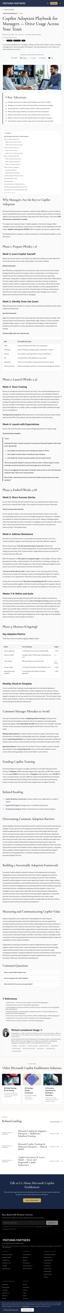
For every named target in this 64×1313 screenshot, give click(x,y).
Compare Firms (5, 1293)
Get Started (53, 3)
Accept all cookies (27, 1310)
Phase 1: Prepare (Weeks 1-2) (11, 139)
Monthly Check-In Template (12, 173)
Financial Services (27, 1254)
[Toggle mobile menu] (60, 3)
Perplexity (43, 58)
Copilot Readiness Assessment (16, 799)
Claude (34, 58)
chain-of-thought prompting (39, 601)
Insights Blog (5, 1284)
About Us (25, 1284)
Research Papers (6, 1287)
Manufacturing (26, 1263)
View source (43, 1002)
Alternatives (4, 1295)
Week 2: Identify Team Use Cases (14, 145)
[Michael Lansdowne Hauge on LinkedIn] (41, 1030)
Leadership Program (6, 1257)
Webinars (4, 1298)
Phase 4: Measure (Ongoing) (11, 167)
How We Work (26, 1287)
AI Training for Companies (49, 1254)
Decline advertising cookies (11, 1310)
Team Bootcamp (5, 1260)
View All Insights (55, 1122)
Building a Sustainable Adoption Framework (15, 187)
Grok (51, 58)
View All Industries (27, 1268)
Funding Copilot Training (10, 178)
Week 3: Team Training (11, 150)
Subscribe (51, 1223)
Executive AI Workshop (7, 1254)
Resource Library (47, 1268)
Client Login (25, 1298)
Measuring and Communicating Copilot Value (15, 190)
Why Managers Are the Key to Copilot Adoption (16, 136)
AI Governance (47, 1265)
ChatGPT (15, 58)
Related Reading (8, 181)
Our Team (25, 1290)
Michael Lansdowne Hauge (34, 34)
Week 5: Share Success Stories (13, 159)
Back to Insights (9, 9)
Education (25, 1260)
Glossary (46, 1277)
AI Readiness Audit (6, 1263)
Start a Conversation (32, 1200)
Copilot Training (47, 1263)
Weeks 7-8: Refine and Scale (12, 164)
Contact (24, 1295)
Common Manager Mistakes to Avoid (13, 175)
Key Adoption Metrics (11, 170)
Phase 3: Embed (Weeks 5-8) (11, 156)
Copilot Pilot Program (13, 805)
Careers (24, 1293)
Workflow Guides (47, 1271)
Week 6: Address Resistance (12, 161)
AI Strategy (4, 1265)
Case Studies (5, 1290)
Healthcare (25, 1257)
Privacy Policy (39, 1226)
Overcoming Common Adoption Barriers (14, 184)
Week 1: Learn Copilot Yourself (13, 142)
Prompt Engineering (48, 1260)
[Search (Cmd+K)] (47, 3)
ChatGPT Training (47, 1257)
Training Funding (47, 1274)
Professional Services (28, 1265)
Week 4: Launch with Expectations (14, 153)
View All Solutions (6, 1268)
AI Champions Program (13, 809)
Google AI (24, 58)
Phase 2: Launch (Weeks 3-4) (11, 147)
